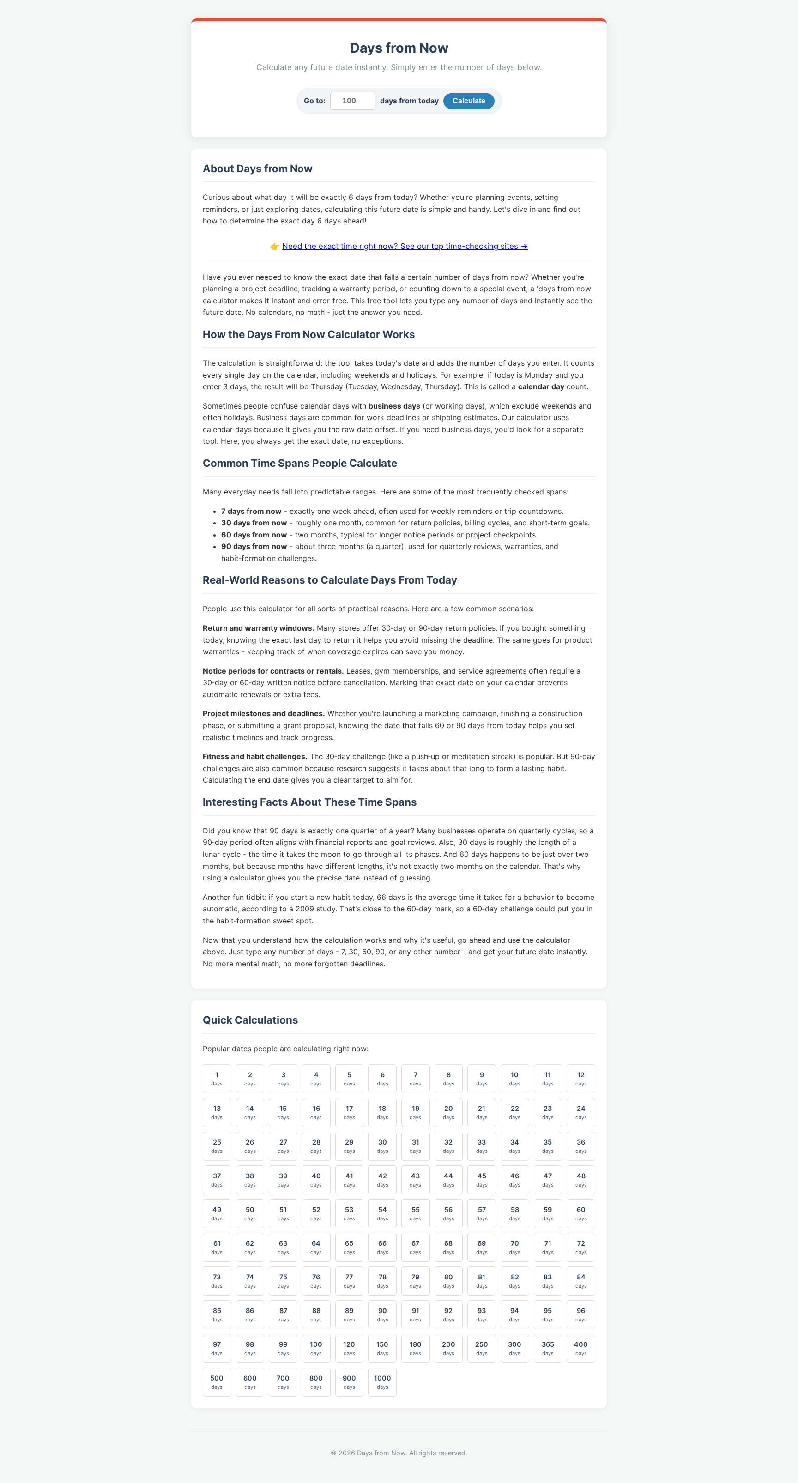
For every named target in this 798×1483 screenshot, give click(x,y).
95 (548, 1315)
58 (514, 1214)
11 (548, 1079)
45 (482, 1180)
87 (283, 1315)
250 (481, 1348)
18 (382, 1112)
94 (514, 1315)
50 (250, 1214)
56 (448, 1214)
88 (316, 1315)
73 (217, 1281)
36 (581, 1146)
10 (514, 1079)
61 (217, 1247)
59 (548, 1214)
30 (382, 1146)
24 (581, 1112)
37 (217, 1180)
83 (548, 1281)
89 (349, 1315)
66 (382, 1247)
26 (250, 1146)
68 (448, 1247)
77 (349, 1281)
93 (482, 1315)
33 (482, 1146)
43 (415, 1180)
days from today (409, 100)
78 (382, 1281)
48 (581, 1180)
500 (217, 1382)
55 (415, 1214)
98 (250, 1348)
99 (283, 1348)
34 (514, 1146)
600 (250, 1382)
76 (316, 1281)
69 (482, 1247)
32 (448, 1146)
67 (415, 1247)
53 (349, 1214)
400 (581, 1348)
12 (581, 1079)
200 (448, 1348)
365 (548, 1348)
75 (283, 1281)
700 (283, 1382)
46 (514, 1180)
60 (581, 1214)
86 (250, 1315)
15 (283, 1112)
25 (217, 1146)
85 (217, 1315)
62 (250, 1247)
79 (415, 1281)
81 (482, 1281)
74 (250, 1281)
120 (349, 1348)
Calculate (469, 101)
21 (482, 1112)
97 (217, 1348)
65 (349, 1247)
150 (382, 1348)
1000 (382, 1382)
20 (448, 1112)
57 (482, 1214)
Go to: (315, 100)
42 (382, 1180)
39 (283, 1180)
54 (382, 1214)
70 (514, 1247)
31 (415, 1146)
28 (316, 1146)
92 (448, 1315)
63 (283, 1247)
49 (217, 1214)
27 (283, 1146)
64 (316, 1247)
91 (415, 1315)
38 (250, 1180)
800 (316, 1382)
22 (514, 1112)
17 (349, 1112)
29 (349, 1146)
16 (316, 1112)
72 (581, 1247)
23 (548, 1112)
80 (448, 1281)
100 (316, 1348)
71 (548, 1247)
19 (415, 1112)
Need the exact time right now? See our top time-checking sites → (405, 246)
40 (316, 1180)
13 (217, 1112)
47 (548, 1180)
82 (514, 1281)
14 (250, 1112)
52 (316, 1214)
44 (448, 1180)
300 (514, 1348)
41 (349, 1180)
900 (349, 1382)
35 (548, 1146)
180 (416, 1348)
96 (581, 1315)
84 (581, 1281)
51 (283, 1214)
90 (382, 1315)
